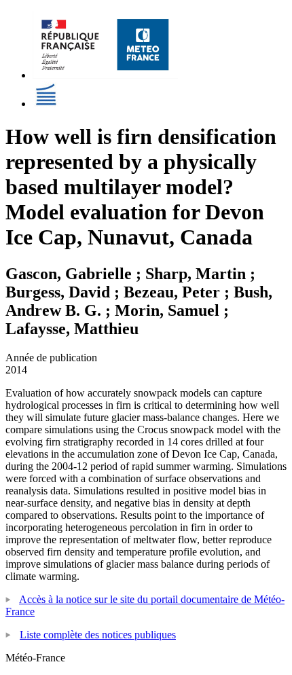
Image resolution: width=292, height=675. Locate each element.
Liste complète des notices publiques (98, 634)
